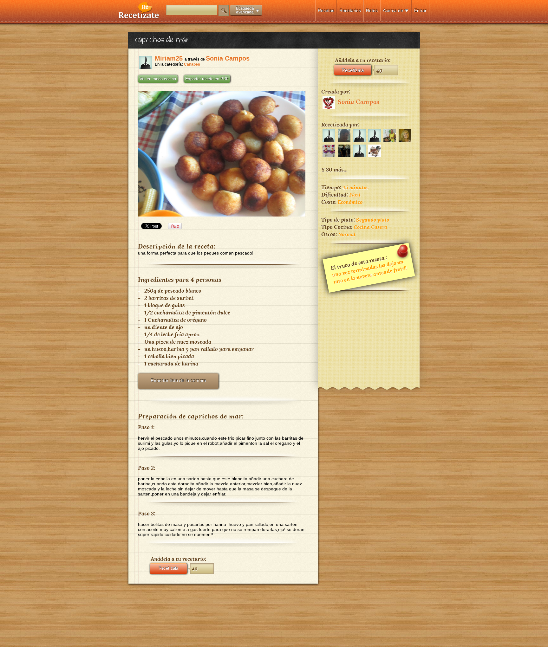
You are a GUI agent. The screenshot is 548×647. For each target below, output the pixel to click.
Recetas (326, 10)
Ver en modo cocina (158, 79)
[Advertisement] (368, 334)
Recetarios (350, 10)
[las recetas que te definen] (139, 17)
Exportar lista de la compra (178, 380)
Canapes (192, 64)
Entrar (420, 10)
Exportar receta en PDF (207, 79)
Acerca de (393, 10)
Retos (372, 10)
